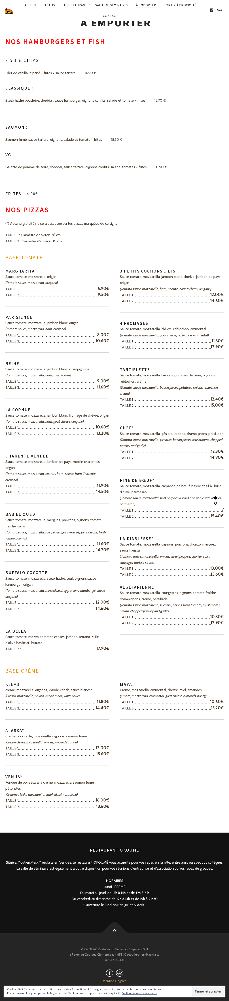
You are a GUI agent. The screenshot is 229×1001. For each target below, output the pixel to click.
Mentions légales (114, 981)
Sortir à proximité (180, 5)
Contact (110, 16)
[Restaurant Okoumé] (9, 10)
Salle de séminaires (111, 5)
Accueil (30, 5)
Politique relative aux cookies (139, 993)
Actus (50, 5)
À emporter (146, 5)
